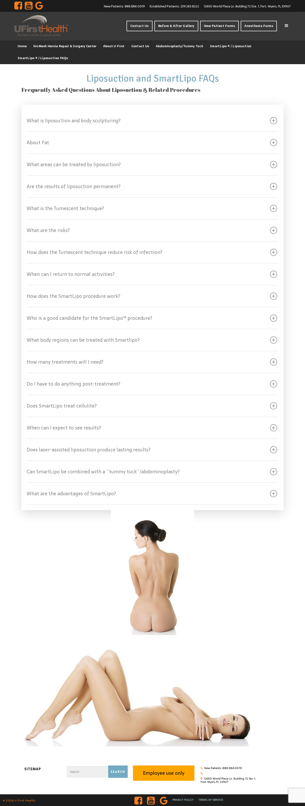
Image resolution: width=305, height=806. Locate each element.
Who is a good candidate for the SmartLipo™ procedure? (89, 318)
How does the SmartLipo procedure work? (73, 296)
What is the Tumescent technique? (65, 208)
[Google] (39, 6)
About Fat (38, 142)
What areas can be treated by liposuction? (74, 164)
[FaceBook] (138, 800)
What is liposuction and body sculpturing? (73, 120)
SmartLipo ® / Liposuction (231, 46)
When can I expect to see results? (64, 428)
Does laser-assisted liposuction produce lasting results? (88, 450)
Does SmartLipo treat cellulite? (62, 406)
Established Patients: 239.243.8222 (174, 6)
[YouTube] (28, 6)
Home (22, 46)
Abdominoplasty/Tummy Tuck (179, 46)
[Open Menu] (286, 26)
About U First (114, 46)
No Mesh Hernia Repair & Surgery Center (64, 46)
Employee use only (163, 773)
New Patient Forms (219, 25)
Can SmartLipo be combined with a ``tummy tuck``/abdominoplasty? (103, 471)
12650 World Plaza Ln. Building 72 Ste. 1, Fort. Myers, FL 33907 (247, 6)
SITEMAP (32, 769)
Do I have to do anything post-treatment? (73, 384)
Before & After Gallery (176, 25)
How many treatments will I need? (65, 362)
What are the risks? (48, 230)
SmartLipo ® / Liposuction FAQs (43, 58)
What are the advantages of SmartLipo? (71, 493)
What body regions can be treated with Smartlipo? (83, 340)
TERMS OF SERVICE (210, 799)
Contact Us (139, 25)
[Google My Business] (164, 800)
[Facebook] (18, 6)
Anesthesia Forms (258, 25)
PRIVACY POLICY (183, 799)
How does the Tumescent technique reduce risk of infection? (94, 252)
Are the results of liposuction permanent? (73, 186)
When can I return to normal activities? (70, 274)
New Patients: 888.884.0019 (124, 6)
